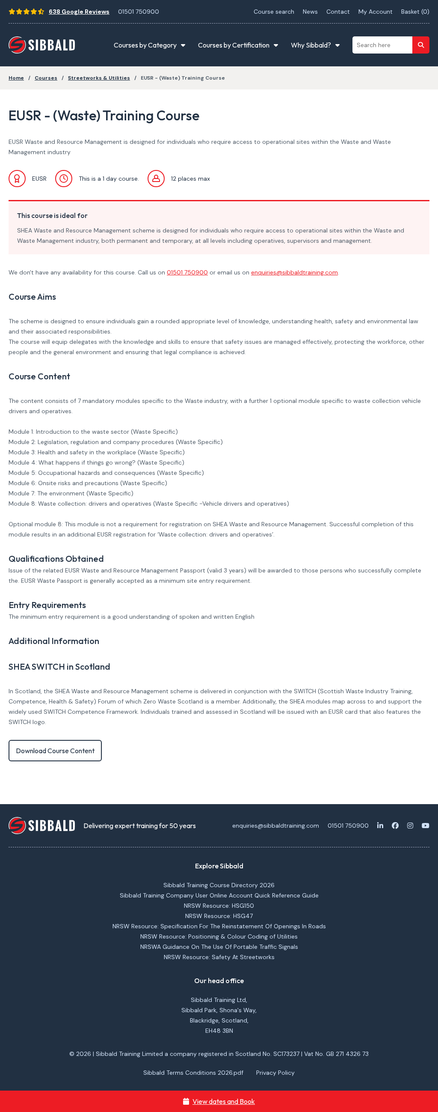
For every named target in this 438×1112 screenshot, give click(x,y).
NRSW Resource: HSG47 (219, 916)
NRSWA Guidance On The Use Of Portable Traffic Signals (219, 947)
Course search (274, 11)
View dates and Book (223, 1101)
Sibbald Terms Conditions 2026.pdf (193, 1072)
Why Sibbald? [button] (311, 45)
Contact (338, 11)
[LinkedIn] (380, 825)
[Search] (420, 45)
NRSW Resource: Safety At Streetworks (219, 957)
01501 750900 (138, 11)
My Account (375, 11)
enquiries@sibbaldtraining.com (294, 272)
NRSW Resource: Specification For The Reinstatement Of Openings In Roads (219, 926)
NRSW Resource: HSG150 (219, 905)
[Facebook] (395, 825)
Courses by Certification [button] (233, 45)
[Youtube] (425, 825)
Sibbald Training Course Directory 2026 (219, 885)
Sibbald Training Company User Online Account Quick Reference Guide (219, 895)
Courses (46, 78)
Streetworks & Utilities (99, 78)
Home (16, 78)
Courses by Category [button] (145, 45)
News (310, 11)
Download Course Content (55, 750)
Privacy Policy (275, 1072)
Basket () (415, 11)
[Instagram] (410, 825)
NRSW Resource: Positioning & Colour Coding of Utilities (219, 936)
